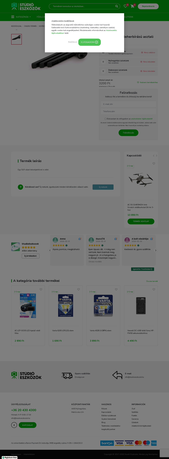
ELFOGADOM (87, 42)
